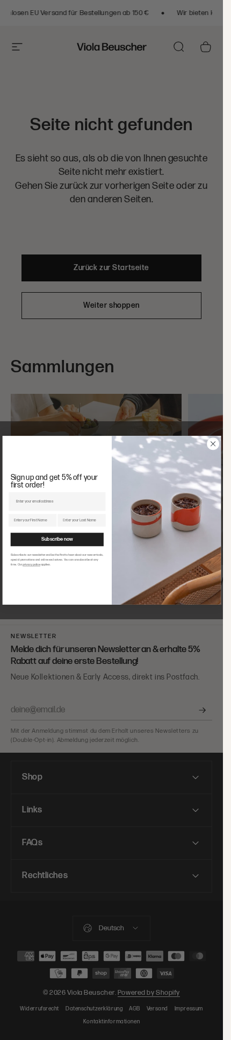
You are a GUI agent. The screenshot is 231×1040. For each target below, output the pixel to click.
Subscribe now (57, 539)
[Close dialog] (212, 443)
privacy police (31, 564)
